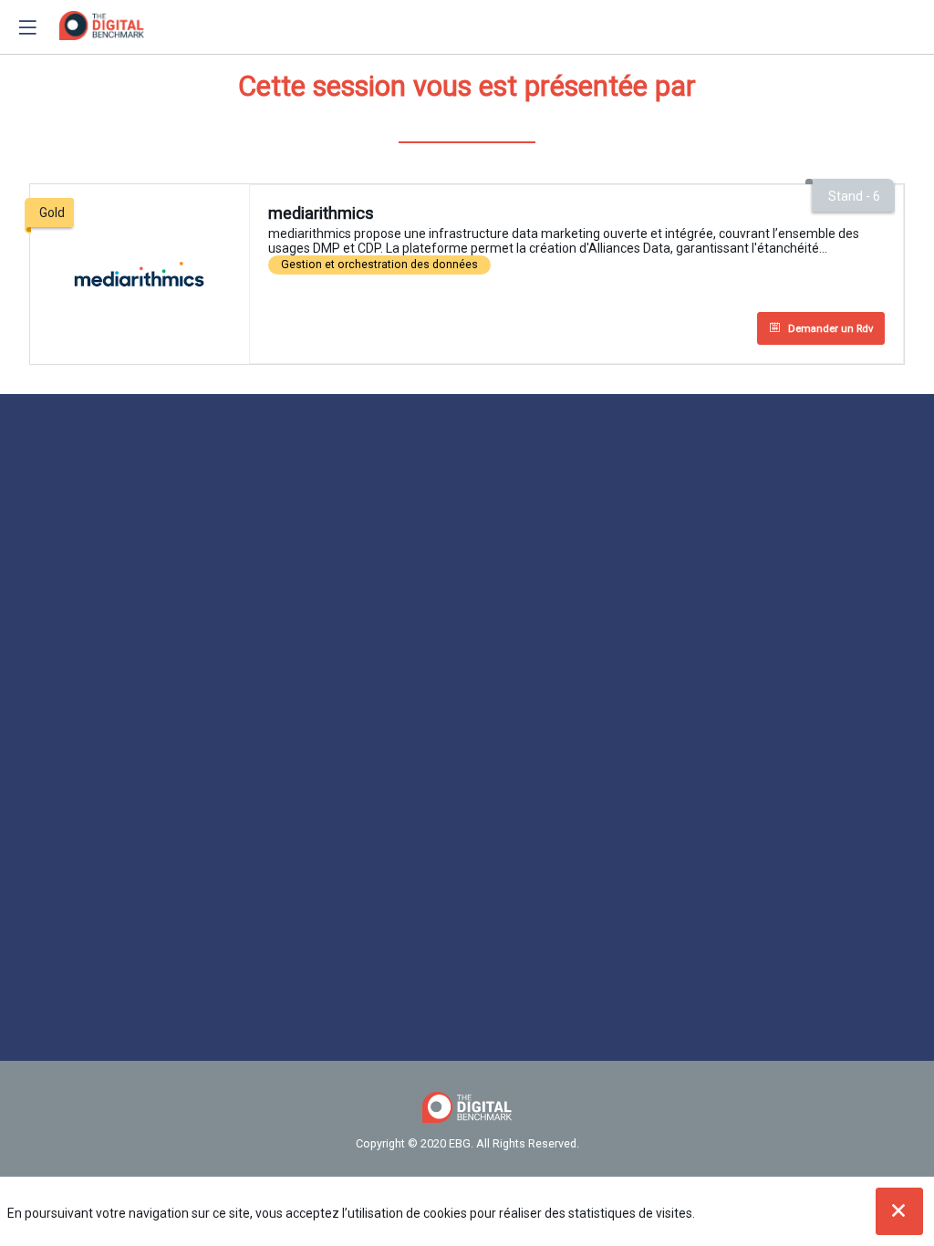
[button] (27, 27)
